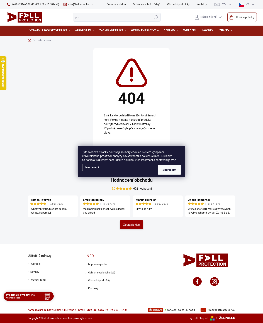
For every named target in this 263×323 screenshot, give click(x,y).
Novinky (34, 271)
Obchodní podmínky (178, 4)
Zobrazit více (131, 224)
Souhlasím (169, 170)
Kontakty (202, 4)
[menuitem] (51, 30)
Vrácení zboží (38, 279)
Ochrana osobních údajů (146, 4)
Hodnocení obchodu (132, 180)
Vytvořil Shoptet (199, 318)
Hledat (156, 17)
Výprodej (35, 263)
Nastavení (92, 167)
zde (173, 160)
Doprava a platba (116, 4)
